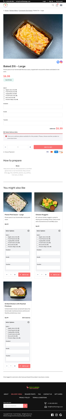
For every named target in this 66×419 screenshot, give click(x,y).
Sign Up (51, 1)
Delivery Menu (14, 10)
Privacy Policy (24, 397)
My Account (59, 1)
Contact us (47, 394)
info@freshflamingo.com (23, 1)
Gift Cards (58, 394)
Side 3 (5, 88)
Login (44, 1)
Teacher (5, 120)
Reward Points (30, 394)
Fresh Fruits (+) (11, 95)
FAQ (39, 394)
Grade (5, 111)
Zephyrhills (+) (11, 93)
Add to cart (48, 147)
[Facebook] (58, 62)
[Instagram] (61, 62)
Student (5, 103)
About (6, 394)
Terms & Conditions (40, 397)
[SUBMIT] (25, 406)
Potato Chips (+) (11, 99)
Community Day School (25, 10)
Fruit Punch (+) (11, 91)
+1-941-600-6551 (9, 1)
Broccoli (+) (10, 97)
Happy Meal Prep (27, 416)
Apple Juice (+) (11, 90)
